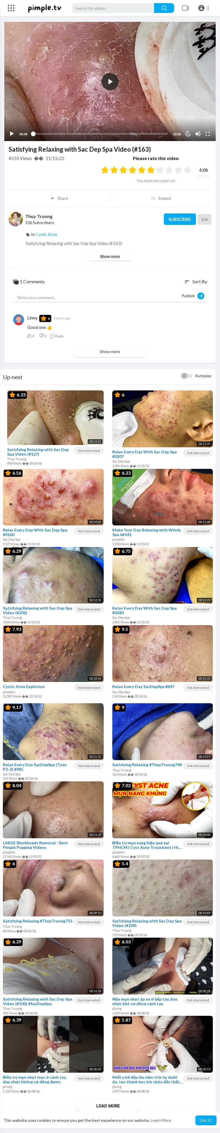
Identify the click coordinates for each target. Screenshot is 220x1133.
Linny (32, 317)
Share (62, 198)
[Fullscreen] (208, 134)
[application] (110, 81)
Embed (164, 198)
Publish (189, 295)
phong (116, 1008)
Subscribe (179, 219)
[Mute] (198, 134)
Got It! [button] (206, 1120)
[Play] (12, 134)
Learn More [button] (161, 1120)
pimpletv (118, 539)
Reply (59, 336)
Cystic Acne (46, 234)
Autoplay (203, 375)
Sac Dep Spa (121, 461)
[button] (204, 8)
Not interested (89, 450)
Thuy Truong (38, 216)
